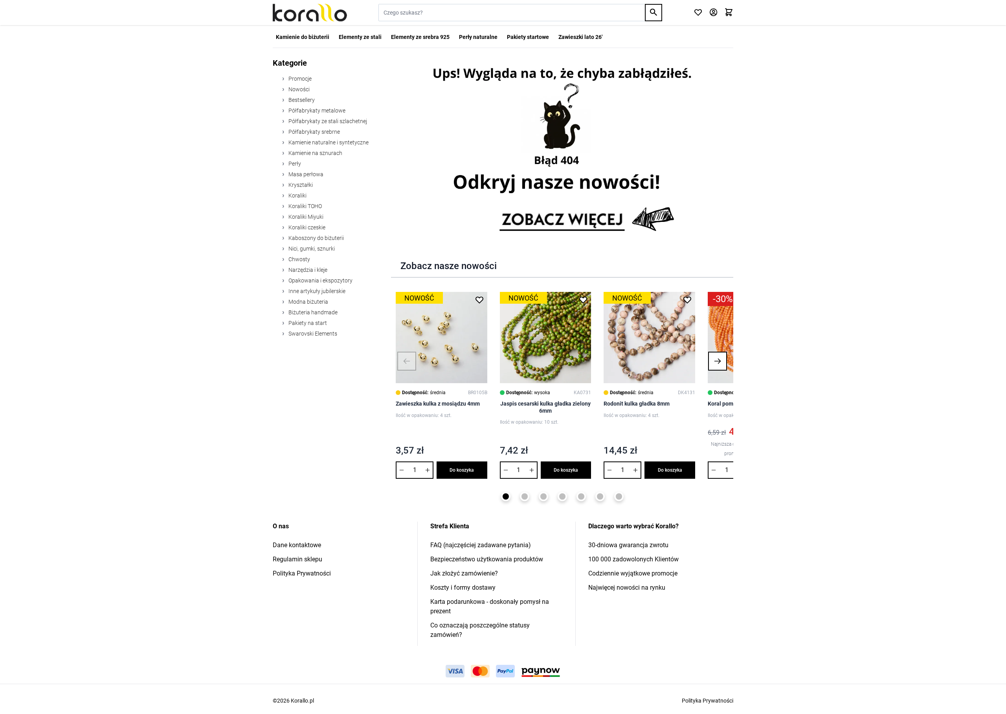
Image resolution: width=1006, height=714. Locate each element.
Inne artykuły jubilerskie (316, 291)
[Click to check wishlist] (698, 13)
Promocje (299, 79)
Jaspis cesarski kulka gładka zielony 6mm (545, 407)
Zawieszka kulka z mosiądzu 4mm (438, 403)
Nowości (298, 89)
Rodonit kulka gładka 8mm (637, 403)
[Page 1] (506, 496)
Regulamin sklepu (297, 559)
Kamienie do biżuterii (302, 37)
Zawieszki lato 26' (580, 37)
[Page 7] (619, 496)
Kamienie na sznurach (314, 153)
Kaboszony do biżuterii (315, 238)
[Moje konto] (713, 13)
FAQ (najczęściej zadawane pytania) (480, 545)
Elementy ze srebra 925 (420, 37)
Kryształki (300, 185)
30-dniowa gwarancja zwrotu (628, 545)
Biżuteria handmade (312, 312)
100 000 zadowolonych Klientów (633, 559)
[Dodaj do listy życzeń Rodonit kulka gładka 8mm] (687, 299)
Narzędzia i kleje (307, 270)
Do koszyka (462, 470)
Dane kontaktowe (297, 545)
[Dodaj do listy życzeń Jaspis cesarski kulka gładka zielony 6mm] (583, 299)
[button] (406, 361)
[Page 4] (562, 496)
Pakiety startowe (528, 37)
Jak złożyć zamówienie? (464, 573)
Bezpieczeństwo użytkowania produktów (486, 559)
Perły (294, 164)
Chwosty (298, 259)
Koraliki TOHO (304, 206)
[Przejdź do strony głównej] (310, 12)
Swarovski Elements (312, 333)
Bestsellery (301, 100)
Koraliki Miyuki (305, 217)
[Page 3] (543, 496)
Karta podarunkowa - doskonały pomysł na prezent (489, 606)
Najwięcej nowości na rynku (626, 587)
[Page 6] (600, 496)
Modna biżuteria (307, 302)
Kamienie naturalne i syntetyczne (328, 142)
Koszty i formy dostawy (463, 587)
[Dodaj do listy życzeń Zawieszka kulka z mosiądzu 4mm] (479, 299)
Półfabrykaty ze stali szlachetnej (327, 121)
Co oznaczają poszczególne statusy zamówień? (480, 630)
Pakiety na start (307, 323)
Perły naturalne (478, 37)
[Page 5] (581, 496)
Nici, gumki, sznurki (311, 248)
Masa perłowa (305, 174)
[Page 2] (524, 496)
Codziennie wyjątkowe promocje (632, 573)
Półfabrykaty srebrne (313, 132)
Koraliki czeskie (306, 227)
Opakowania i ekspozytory (319, 280)
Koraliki (297, 195)
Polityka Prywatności (302, 573)
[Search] (653, 12)
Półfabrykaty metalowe (316, 110)
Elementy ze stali (360, 37)
